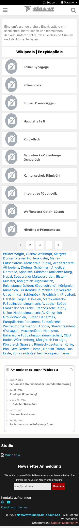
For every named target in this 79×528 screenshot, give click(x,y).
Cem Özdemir (21, 349)
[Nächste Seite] (49, 245)
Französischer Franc (18, 308)
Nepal (7, 276)
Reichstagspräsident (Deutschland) (30, 285)
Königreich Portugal (51, 340)
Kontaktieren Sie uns (14, 507)
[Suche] (73, 10)
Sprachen (69, 2)
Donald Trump (54, 349)
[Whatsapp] (2, 502)
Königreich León (56, 353)
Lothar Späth (56, 303)
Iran (6, 349)
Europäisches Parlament (21, 322)
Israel (37, 349)
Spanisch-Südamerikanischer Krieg (45, 272)
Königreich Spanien (17, 344)
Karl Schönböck (28, 294)
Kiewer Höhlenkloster (31, 258)
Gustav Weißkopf (39, 254)
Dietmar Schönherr (35, 267)
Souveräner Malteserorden (34, 276)
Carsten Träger (14, 299)
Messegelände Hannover (39, 331)
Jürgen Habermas (41, 317)
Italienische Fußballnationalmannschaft (32, 335)
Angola (43, 326)
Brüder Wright (13, 254)
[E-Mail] (8, 502)
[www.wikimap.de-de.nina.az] (39, 10)
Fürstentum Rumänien (36, 290)
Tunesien (34, 299)
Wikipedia (12, 455)
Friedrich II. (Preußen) (58, 294)
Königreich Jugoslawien (35, 281)
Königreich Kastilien (28, 353)
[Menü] (5, 10)
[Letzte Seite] (58, 245)
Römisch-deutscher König (53, 344)
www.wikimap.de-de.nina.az (40, 514)
